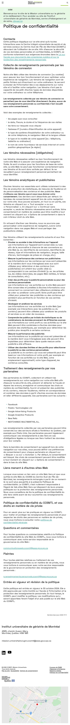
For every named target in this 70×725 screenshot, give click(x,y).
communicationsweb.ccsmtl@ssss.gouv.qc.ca (25, 548)
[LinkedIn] (3, 653)
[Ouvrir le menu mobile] (2, 2)
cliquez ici (17, 21)
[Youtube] (9, 653)
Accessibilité (15, 671)
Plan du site (6, 671)
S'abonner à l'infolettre (57, 669)
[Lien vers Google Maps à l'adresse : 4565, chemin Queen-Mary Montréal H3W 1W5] (35, 705)
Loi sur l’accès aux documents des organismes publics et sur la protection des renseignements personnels (34, 57)
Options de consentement (29, 671)
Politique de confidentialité (59, 672)
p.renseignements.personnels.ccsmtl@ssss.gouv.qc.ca (30, 576)
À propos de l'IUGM (56, 667)
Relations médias (55, 671)
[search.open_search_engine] (67, 2)
